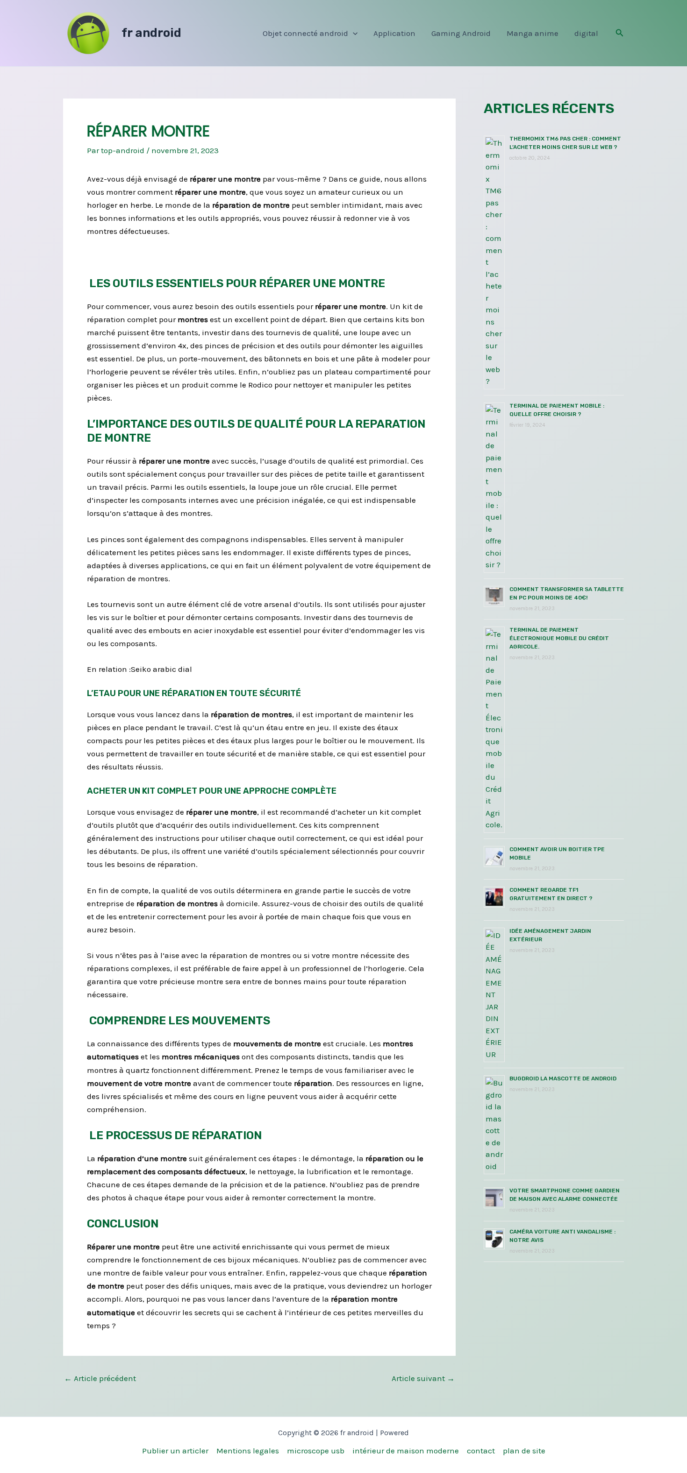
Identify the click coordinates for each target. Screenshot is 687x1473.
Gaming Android (461, 33)
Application (394, 33)
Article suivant (423, 1378)
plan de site (524, 1450)
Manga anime (532, 33)
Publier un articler (175, 1450)
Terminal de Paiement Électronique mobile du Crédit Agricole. (559, 638)
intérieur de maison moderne (405, 1450)
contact (481, 1450)
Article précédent (100, 1378)
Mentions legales (247, 1450)
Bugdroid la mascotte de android (562, 1078)
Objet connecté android (305, 33)
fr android (151, 33)
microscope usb (315, 1450)
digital (586, 33)
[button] (353, 33)
